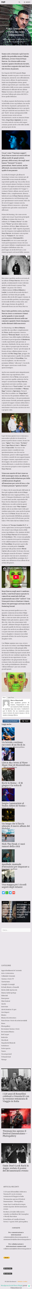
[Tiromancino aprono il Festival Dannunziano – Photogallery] (16, 1127)
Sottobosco (5, 1046)
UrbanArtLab (6, 1057)
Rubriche (4, 1037)
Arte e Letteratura (7, 973)
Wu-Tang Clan (15, 354)
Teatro (3, 1051)
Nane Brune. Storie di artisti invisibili (14, 1020)
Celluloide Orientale (8, 976)
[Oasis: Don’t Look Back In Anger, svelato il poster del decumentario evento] (16, 1162)
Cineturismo (5, 982)
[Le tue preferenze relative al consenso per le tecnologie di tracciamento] (29, 1286)
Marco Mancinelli (16, 700)
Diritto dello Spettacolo (9, 990)
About (4, 697)
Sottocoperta (5, 1048)
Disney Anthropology (8, 993)
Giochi (3, 1004)
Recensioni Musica (13, 42)
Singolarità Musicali (8, 1043)
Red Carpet (5, 1034)
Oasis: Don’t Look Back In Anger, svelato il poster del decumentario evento (16, 1168)
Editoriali (4, 996)
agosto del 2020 (10, 73)
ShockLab (4, 1040)
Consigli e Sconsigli (8, 984)
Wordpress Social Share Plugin (12, 1285)
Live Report (5, 1012)
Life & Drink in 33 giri (8, 1009)
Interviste (4, 1007)
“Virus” (8, 224)
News (3, 1023)
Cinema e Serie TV (7, 979)
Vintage (4, 1060)
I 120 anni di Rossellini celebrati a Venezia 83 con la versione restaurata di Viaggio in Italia (16, 1098)
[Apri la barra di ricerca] (19, 2)
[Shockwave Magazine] (3, 2)
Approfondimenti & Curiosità (11, 970)
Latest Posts (11, 697)
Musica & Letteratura (8, 1018)
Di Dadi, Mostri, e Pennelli (10, 987)
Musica (22, 42)
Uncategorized (6, 1054)
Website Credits (22, 1281)
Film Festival (5, 1001)
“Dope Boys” (23, 393)
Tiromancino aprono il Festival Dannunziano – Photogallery (15, 1133)
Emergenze (5, 998)
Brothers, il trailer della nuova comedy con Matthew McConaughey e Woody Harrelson (16, 1214)
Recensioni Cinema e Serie (10, 1029)
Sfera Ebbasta (19, 290)
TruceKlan (19, 358)
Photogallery (5, 1026)
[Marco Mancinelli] (6, 706)
